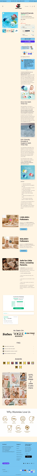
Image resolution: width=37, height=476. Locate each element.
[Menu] (3, 6)
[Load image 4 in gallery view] (16, 31)
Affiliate (18, 446)
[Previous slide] (3, 334)
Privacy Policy (19, 450)
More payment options (27, 43)
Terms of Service (20, 454)
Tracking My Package (19, 459)
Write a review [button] (18, 308)
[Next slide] (33, 334)
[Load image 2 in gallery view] (8, 31)
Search (18, 448)
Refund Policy (19, 452)
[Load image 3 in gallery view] (12, 31)
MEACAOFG (19, 474)
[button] (30, 6)
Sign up (28, 456)
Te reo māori (5, 471)
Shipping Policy (19, 456)
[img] (6, 317)
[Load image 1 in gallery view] (4, 31)
